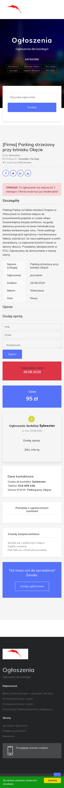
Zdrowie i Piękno (32, 66)
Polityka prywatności (14, 730)
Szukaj (32, 107)
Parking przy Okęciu (39, 489)
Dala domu (13, 66)
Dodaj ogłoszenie (32, 586)
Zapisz (12, 354)
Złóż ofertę (32, 449)
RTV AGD (50, 70)
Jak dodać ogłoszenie (15, 725)
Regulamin (9, 736)
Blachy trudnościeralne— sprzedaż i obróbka (28, 693)
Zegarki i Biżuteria (31, 70)
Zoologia (13, 70)
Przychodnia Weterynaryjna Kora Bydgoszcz (28, 709)
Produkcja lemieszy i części (18, 698)
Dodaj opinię (31, 440)
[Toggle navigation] (56, 9)
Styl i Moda (50, 66)
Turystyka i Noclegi (28, 158)
